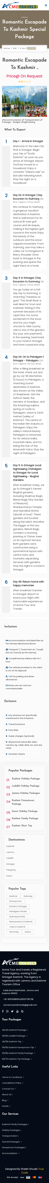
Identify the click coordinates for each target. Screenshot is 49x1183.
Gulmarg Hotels (17, 916)
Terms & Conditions (12, 1077)
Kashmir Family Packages (14, 1124)
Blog (4, 1100)
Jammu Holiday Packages (26, 793)
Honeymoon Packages (13, 1147)
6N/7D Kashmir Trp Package (16, 1058)
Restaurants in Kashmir (21, 921)
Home (7, 48)
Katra (9, 875)
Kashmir (10, 846)
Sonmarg (14, 931)
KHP (15, 48)
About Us (6, 1094)
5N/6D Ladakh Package (14, 1035)
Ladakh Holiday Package (25, 786)
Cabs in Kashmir (17, 926)
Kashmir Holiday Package (26, 779)
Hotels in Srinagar (18, 906)
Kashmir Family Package (25, 818)
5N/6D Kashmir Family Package (18, 1053)
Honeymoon (15, 901)
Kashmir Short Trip (22, 826)
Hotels (5, 1106)
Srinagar (10, 864)
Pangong (11, 869)
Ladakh (9, 858)
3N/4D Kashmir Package (14, 1029)
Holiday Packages (11, 1130)
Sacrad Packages (11, 1141)
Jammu (10, 852)
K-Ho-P (23, 48)
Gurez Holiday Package (25, 811)
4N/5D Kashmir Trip (12, 1041)
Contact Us (8, 1088)
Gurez (28, 931)
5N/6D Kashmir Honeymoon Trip (18, 1047)
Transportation (9, 1135)
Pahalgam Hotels (18, 911)
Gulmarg (28, 896)
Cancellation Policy (12, 1082)
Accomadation (10, 1153)
